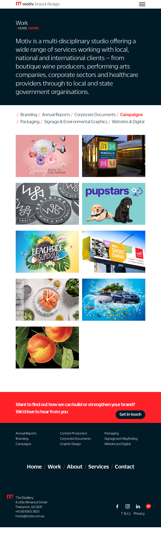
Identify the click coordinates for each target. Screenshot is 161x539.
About (74, 466)
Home (22, 28)
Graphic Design (70, 444)
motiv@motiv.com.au (29, 516)
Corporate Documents (95, 114)
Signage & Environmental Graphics (75, 121)
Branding (28, 114)
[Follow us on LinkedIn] (138, 506)
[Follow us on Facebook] (117, 506)
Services (98, 466)
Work (54, 466)
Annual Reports (56, 114)
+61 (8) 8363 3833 (27, 511)
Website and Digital (117, 444)
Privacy (139, 513)
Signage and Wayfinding (121, 438)
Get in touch (130, 414)
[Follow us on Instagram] (127, 506)
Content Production (73, 433)
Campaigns (131, 114)
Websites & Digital (128, 121)
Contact (124, 466)
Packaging (29, 121)
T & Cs (126, 513)
